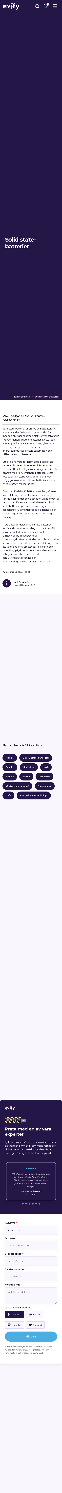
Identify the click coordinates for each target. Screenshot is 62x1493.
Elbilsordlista (22, 396)
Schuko (10, 767)
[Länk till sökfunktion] (37, 6)
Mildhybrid (29, 767)
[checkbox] (14, 1314)
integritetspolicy (37, 1350)
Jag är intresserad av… (18, 1307)
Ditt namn (12, 1238)
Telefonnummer (15, 1269)
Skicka (31, 1336)
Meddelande (12, 1284)
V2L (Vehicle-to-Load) (17, 786)
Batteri (26, 776)
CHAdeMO (44, 776)
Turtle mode (44, 786)
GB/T (8, 795)
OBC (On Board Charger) (36, 758)
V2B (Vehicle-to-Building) (33, 795)
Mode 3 (10, 758)
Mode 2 (10, 776)
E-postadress (14, 1253)
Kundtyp (11, 1222)
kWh (45, 767)
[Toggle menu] (55, 6)
